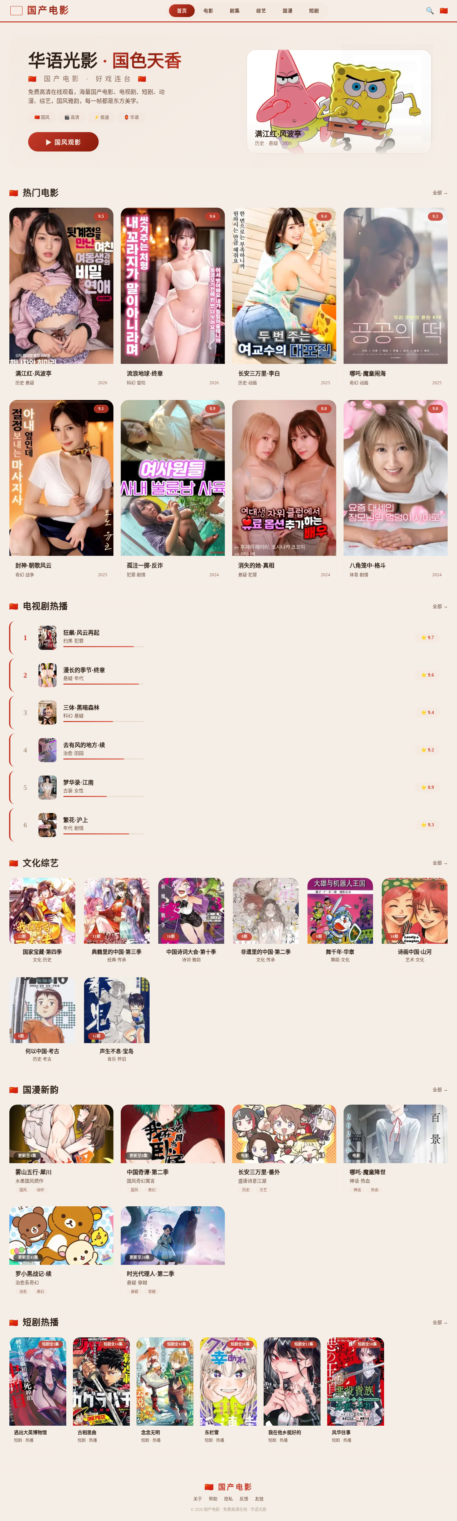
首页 (182, 10)
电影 (208, 10)
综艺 (261, 10)
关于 (197, 1498)
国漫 (287, 10)
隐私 (228, 1498)
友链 (259, 1498)
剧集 (235, 10)
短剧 (314, 10)
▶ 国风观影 (63, 142)
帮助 (213, 1498)
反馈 (244, 1498)
